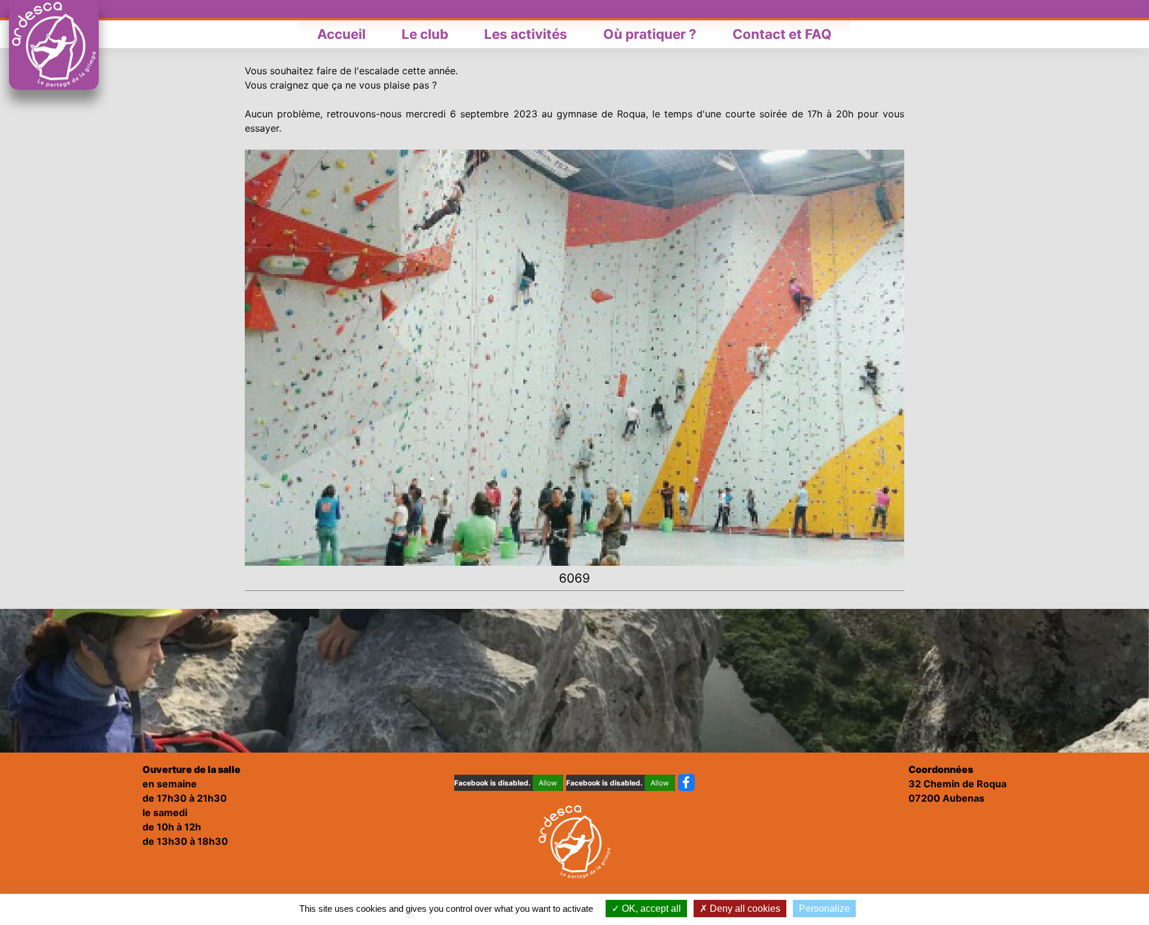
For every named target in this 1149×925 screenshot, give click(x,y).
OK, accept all (650, 908)
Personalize (824, 908)
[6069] (574, 357)
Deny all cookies (743, 908)
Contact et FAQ (782, 34)
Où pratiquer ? (650, 34)
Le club (425, 34)
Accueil (341, 34)
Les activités (525, 34)
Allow (548, 782)
